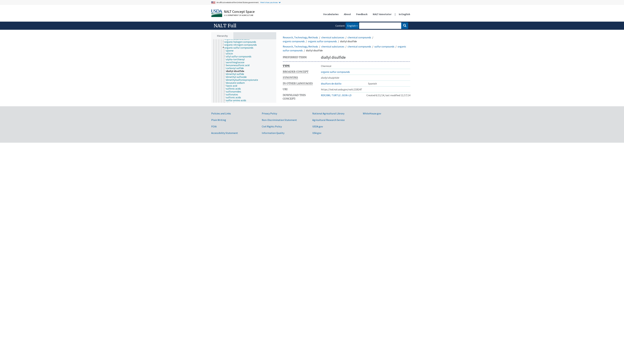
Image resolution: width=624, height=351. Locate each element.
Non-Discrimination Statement (279, 120)
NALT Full (225, 26)
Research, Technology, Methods (300, 37)
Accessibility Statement (224, 133)
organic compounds (294, 41)
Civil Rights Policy (272, 126)
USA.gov (316, 133)
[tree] (243, 71)
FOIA (214, 126)
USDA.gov (317, 126)
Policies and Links (221, 113)
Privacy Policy (269, 113)
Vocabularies (331, 14)
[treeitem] (241, 41)
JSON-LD (346, 95)
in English (404, 14)
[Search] (404, 25)
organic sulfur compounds (322, 41)
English (351, 25)
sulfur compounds (384, 46)
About (347, 14)
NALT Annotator (382, 14)
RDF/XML (326, 95)
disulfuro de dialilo (331, 83)
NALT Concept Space (239, 11)
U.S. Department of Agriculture (238, 15)
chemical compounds (359, 37)
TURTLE (336, 95)
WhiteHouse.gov (372, 113)
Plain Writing (218, 120)
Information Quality (273, 133)
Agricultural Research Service (328, 120)
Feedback (362, 14)
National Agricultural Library (328, 113)
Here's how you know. (269, 2)
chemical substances (332, 37)
